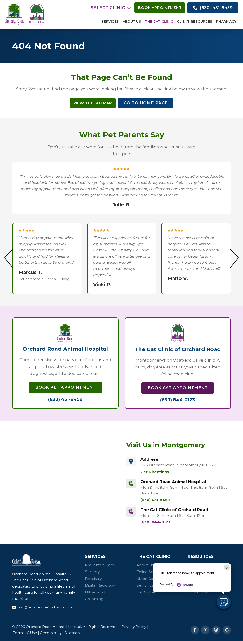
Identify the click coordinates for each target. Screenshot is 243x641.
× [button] (227, 567)
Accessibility (50, 633)
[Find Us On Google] (227, 630)
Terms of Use (25, 633)
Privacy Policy (134, 626)
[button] (111, 8)
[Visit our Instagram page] (216, 630)
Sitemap (72, 633)
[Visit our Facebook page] (195, 630)
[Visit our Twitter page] (205, 630)
